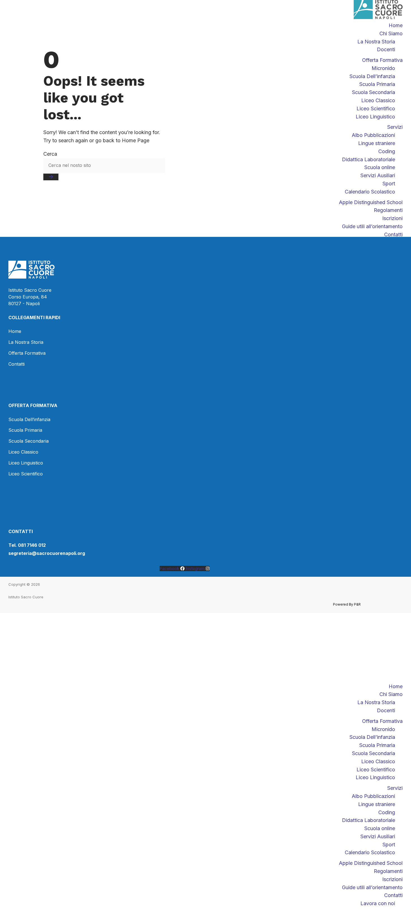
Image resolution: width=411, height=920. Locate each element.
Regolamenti (388, 871)
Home (396, 25)
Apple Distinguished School (371, 863)
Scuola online (379, 828)
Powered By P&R (347, 604)
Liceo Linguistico (375, 777)
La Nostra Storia (376, 702)
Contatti (393, 895)
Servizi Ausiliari (377, 836)
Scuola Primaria (377, 745)
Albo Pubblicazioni (373, 796)
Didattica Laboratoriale (368, 820)
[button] (205, 678)
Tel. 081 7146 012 (27, 545)
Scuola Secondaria (373, 753)
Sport (388, 844)
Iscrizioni (392, 879)
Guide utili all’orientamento (372, 887)
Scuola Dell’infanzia (372, 737)
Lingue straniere (376, 804)
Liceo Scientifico (375, 769)
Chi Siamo (391, 33)
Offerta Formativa (382, 721)
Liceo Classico (378, 761)
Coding (386, 812)
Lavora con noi (377, 903)
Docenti (386, 710)
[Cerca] (50, 177)
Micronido (383, 729)
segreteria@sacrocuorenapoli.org (46, 553)
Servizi (395, 788)
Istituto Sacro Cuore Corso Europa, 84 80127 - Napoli (29, 296)
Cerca (50, 154)
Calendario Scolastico (370, 852)
